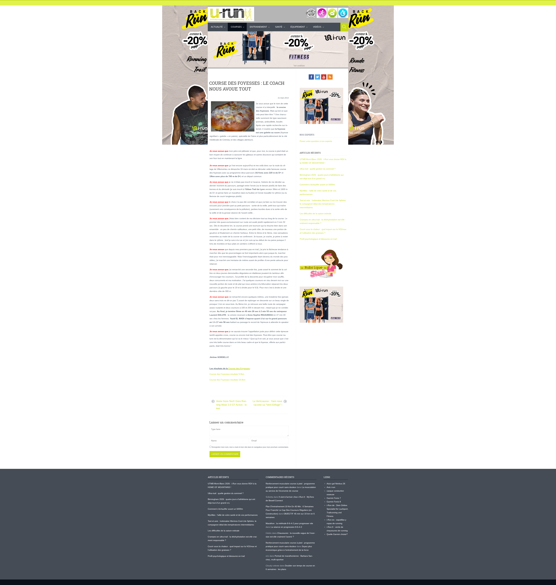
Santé (278, 27)
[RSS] (330, 77)
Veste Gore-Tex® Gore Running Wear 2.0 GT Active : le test (231, 405)
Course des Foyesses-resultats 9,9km (227, 374)
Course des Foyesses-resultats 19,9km (227, 380)
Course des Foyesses (239, 368)
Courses (236, 27)
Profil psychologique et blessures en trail (318, 239)
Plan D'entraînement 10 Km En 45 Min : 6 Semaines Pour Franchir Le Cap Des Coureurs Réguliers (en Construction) (289, 510)
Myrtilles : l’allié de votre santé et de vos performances (233, 515)
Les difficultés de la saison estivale (315, 213)
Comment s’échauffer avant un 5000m (317, 184)
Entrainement (258, 27)
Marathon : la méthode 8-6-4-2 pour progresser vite (289, 523)
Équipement (297, 27)
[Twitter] (317, 77)
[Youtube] (323, 77)
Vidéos (317, 27)
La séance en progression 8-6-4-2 (286, 527)
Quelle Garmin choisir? (337, 534)
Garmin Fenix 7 (334, 498)
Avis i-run (331, 487)
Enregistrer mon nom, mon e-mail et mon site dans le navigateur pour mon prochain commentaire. (250, 447)
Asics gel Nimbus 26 (336, 483)
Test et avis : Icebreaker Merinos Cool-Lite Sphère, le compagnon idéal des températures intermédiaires (323, 204)
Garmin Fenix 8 (334, 502)
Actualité (217, 27)
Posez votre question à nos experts (316, 141)
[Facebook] (311, 77)
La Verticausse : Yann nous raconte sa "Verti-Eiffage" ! (267, 403)
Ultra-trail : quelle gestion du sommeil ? (317, 169)
